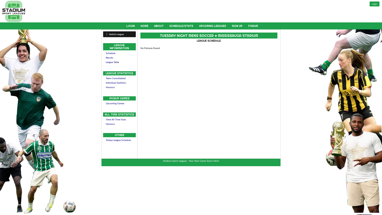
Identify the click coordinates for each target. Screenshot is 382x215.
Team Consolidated (116, 78)
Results (109, 58)
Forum (253, 26)
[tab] (119, 34)
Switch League (116, 34)
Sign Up (237, 26)
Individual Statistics (116, 83)
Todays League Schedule (118, 140)
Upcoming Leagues (213, 26)
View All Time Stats (116, 119)
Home (145, 26)
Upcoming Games (115, 103)
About (159, 26)
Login (130, 26)
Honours (110, 87)
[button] (374, 3)
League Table (112, 62)
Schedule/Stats (181, 26)
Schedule (110, 53)
